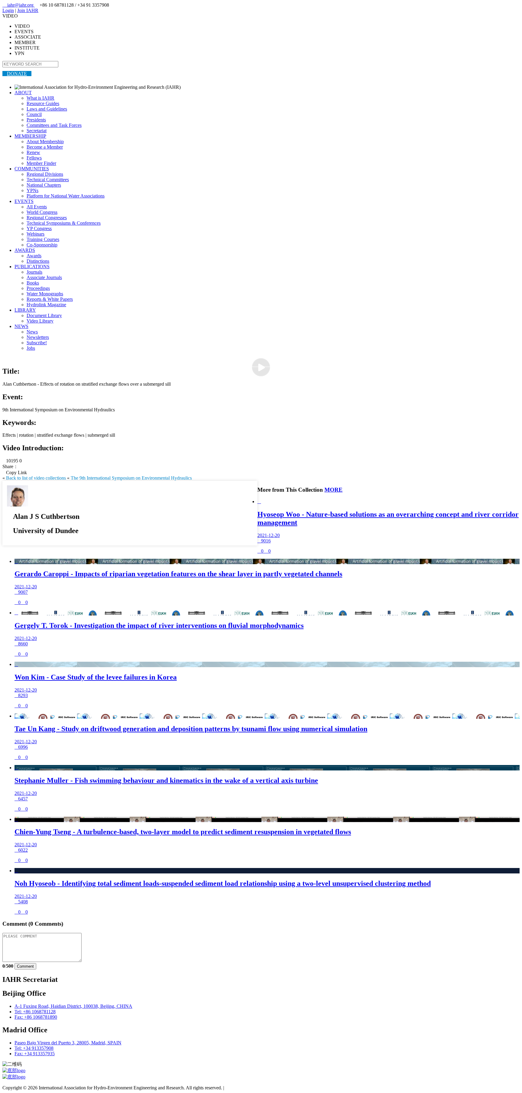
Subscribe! (37, 342)
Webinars (35, 233)
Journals (34, 272)
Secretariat (37, 130)
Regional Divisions (45, 174)
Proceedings (38, 288)
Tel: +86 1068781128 (35, 1011)
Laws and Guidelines (47, 108)
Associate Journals (44, 277)
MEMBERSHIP (30, 136)
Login (8, 10)
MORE (333, 490)
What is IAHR (40, 98)
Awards (34, 255)
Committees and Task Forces (54, 125)
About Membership (45, 141)
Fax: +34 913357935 (34, 1053)
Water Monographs (45, 293)
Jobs (31, 348)
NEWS (21, 326)
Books (33, 282)
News (32, 331)
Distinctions (38, 261)
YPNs (32, 190)
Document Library (44, 315)
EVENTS (24, 201)
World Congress (42, 212)
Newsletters (38, 337)
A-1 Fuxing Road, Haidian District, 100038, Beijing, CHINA (73, 1006)
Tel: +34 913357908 (33, 1048)
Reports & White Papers (50, 299)
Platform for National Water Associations (66, 195)
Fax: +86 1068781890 (35, 1017)
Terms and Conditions (246, 1087)
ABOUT (23, 92)
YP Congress (39, 228)
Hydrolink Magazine (46, 304)
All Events (37, 206)
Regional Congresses (47, 217)
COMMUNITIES (31, 168)
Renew (33, 152)
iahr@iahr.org (18, 5)
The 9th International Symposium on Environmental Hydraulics (131, 478)
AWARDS (24, 250)
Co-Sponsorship (42, 244)
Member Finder (41, 163)
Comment (25, 966)
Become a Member (45, 146)
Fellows (34, 157)
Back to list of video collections (36, 478)
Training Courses (43, 239)
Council (34, 114)
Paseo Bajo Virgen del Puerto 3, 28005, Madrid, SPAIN (67, 1042)
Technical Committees (48, 179)
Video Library (40, 320)
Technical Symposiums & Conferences (64, 223)
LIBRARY (25, 310)
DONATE (17, 73)
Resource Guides (43, 103)
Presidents (36, 119)
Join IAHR (27, 10)
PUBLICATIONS (32, 266)
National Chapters (44, 185)
